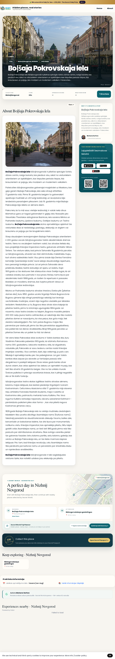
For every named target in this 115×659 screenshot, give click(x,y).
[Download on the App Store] (88, 165)
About (110, 8)
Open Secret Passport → (99, 540)
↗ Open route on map (79, 526)
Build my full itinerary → (99, 526)
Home (99, 8)
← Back (11, 57)
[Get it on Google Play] (103, 165)
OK (110, 655)
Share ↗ (71, 104)
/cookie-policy (80, 655)
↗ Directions (104, 94)
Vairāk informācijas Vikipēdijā (73, 583)
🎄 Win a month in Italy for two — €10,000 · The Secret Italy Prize (57, 2)
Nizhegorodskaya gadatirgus (79, 512)
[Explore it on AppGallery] (95, 171)
